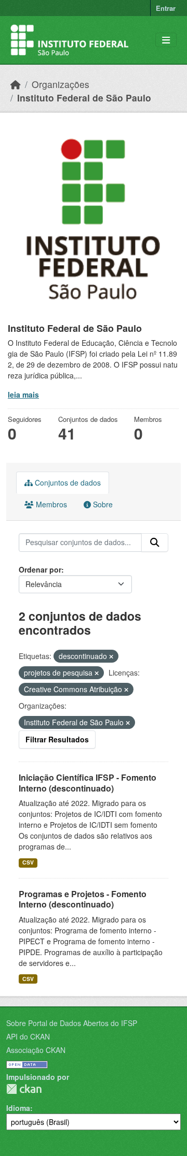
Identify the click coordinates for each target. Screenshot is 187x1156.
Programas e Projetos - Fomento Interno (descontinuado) (82, 899)
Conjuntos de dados (67, 482)
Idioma (18, 1108)
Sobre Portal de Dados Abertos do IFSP (71, 1023)
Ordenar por (40, 569)
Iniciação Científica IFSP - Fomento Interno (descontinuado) (87, 782)
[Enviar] (154, 542)
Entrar (166, 8)
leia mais (23, 394)
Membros (50, 504)
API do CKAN (28, 1036)
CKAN (24, 1089)
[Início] (15, 84)
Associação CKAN (35, 1050)
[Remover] (111, 656)
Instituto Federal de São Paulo (84, 97)
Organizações (60, 84)
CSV (28, 862)
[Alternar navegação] (166, 40)
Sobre (102, 504)
